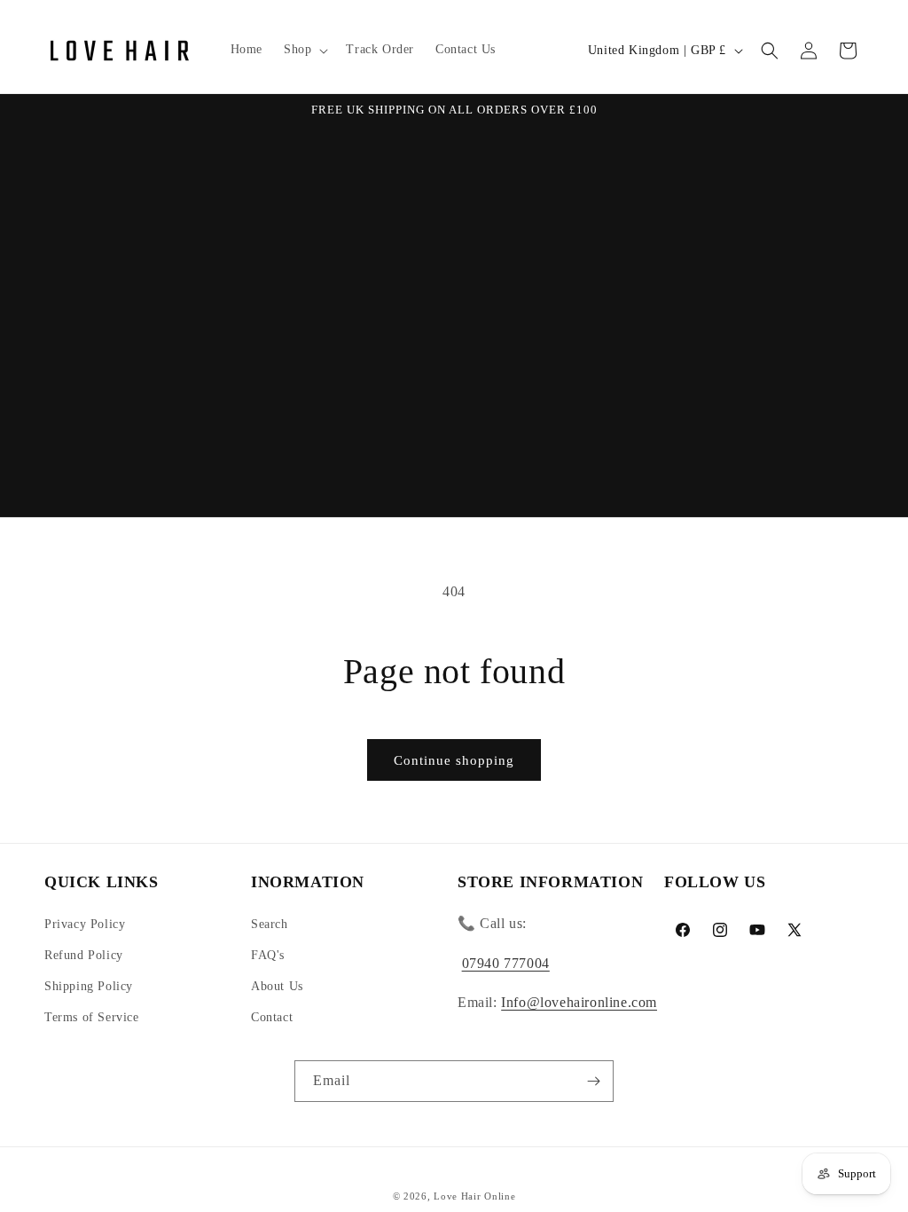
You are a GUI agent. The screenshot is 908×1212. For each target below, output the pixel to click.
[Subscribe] (593, 1081)
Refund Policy (83, 955)
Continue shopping (454, 760)
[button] (304, 49)
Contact (272, 1017)
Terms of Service (91, 1017)
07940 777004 (506, 963)
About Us (277, 986)
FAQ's (268, 955)
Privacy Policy (84, 924)
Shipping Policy (88, 986)
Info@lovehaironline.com (579, 1002)
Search (269, 924)
